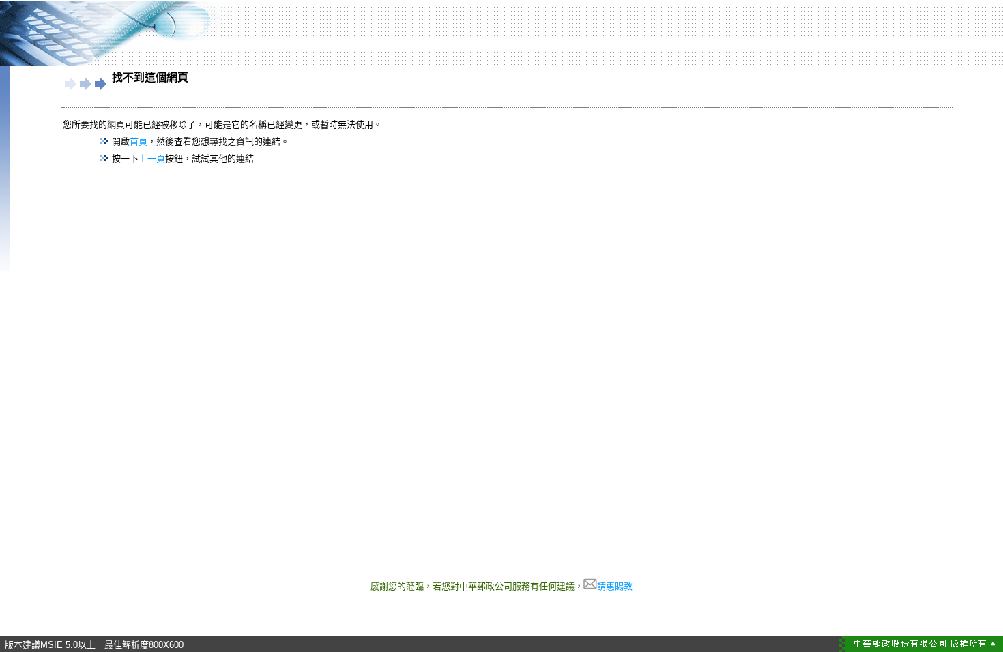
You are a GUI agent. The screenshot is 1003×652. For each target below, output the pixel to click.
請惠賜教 (615, 586)
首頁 (138, 141)
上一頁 (152, 158)
